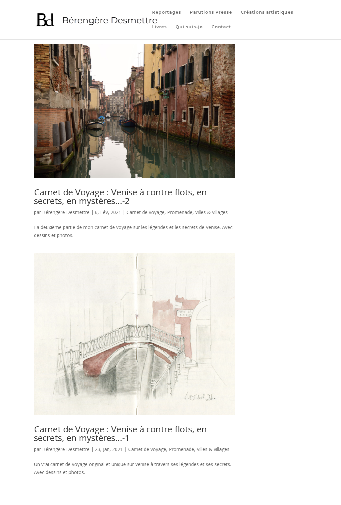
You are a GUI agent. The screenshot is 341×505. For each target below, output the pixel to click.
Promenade (179, 212)
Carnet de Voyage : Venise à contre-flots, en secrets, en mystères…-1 (120, 433)
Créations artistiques (267, 12)
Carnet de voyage (146, 212)
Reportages (166, 12)
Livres (159, 27)
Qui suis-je (189, 27)
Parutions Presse (211, 12)
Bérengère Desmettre (66, 212)
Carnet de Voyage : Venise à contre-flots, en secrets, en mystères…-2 (120, 196)
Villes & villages (211, 212)
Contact (221, 27)
